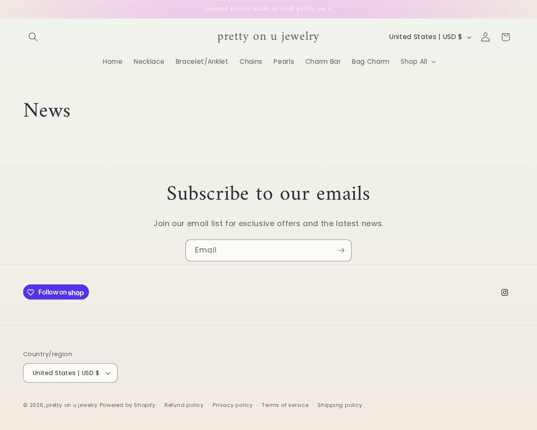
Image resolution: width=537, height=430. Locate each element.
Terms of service (285, 405)
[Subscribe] (341, 250)
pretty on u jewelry (72, 405)
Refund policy (184, 405)
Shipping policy (340, 405)
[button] (33, 37)
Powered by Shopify (128, 405)
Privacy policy (233, 405)
